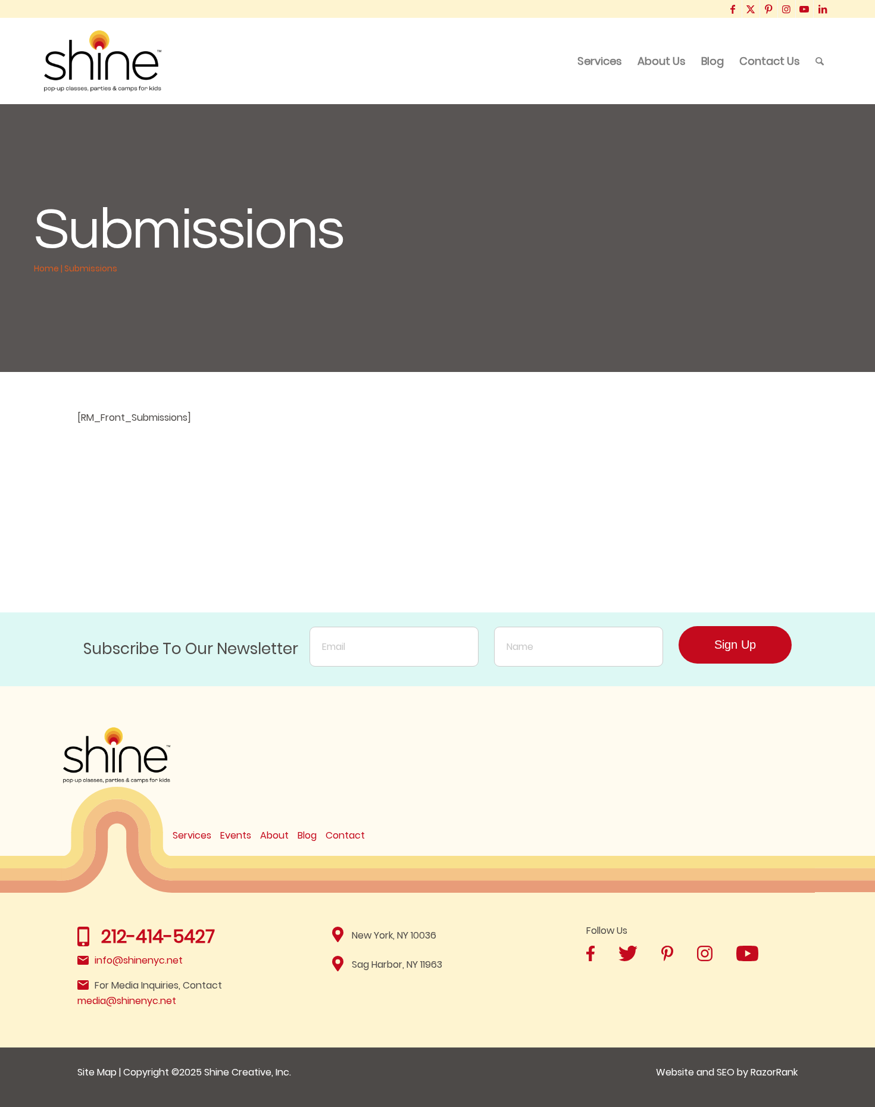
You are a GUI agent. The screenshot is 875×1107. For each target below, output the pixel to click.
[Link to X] (751, 9)
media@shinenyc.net (126, 1001)
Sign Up (735, 644)
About (274, 835)
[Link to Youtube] (804, 9)
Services (192, 835)
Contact (345, 835)
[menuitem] (600, 61)
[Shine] (103, 61)
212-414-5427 (158, 936)
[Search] (820, 61)
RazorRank (774, 1072)
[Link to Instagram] (786, 9)
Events (235, 835)
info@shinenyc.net (139, 960)
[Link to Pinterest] (768, 9)
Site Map (97, 1072)
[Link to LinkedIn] (823, 9)
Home (46, 268)
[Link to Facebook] (733, 9)
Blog (307, 835)
